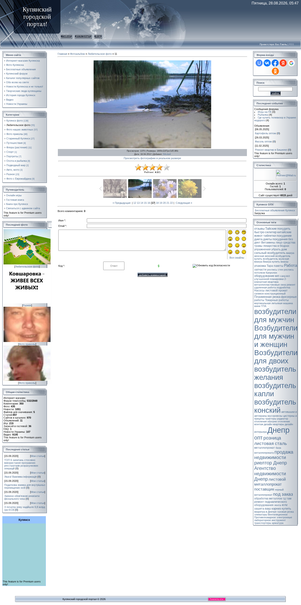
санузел (285, 276)
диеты (267, 239)
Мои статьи (37, 456)
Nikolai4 (167, 154)
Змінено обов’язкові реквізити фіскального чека (22, 497)
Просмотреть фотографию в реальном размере (152, 158)
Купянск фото (14, 120)
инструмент (279, 520)
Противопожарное (265, 517)
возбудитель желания (275, 373)
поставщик (264, 489)
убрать (276, 249)
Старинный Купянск (18, 138)
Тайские (271, 228)
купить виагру (280, 261)
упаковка (260, 265)
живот (258, 235)
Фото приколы (14, 134)
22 (171, 202)
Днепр (278, 430)
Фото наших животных (19, 129)
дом (284, 249)
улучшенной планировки (269, 279)
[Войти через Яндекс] (283, 63)
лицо (279, 242)
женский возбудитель (277, 256)
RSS (291, 44)
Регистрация (83, 36)
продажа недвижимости (273, 454)
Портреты (12, 156)
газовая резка (285, 511)
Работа (290, 265)
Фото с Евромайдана (18, 178)
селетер (271, 232)
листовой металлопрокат (270, 482)
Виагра (267, 261)
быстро (259, 232)
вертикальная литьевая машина (273, 303)
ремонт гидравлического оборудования (270, 503)
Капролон (271, 272)
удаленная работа (265, 287)
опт (258, 438)
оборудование (264, 276)
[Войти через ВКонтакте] (267, 63)
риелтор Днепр (270, 462)
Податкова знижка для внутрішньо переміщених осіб (24, 486)
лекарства (270, 246)
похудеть (283, 228)
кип (277, 276)
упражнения (262, 249)
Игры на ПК (264, 111)
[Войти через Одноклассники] (275, 71)
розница (272, 437)
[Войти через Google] (291, 63)
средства (289, 242)
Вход (98, 36)
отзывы (259, 228)
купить (286, 508)
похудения (280, 239)
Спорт (10, 151)
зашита (259, 508)
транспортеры (262, 523)
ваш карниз (273, 508)
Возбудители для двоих (275, 357)
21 (167, 202)
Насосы (259, 290)
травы (258, 246)
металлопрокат (264, 447)
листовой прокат (276, 290)
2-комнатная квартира (270, 280)
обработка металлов (268, 498)
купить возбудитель (266, 258)
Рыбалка (263, 114)
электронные (284, 517)
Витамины (268, 242)
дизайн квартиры (274, 424)
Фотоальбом (77, 53)
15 (145, 202)
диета (258, 239)
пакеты (278, 265)
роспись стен (275, 269)
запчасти (260, 269)
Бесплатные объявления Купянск (275, 210)
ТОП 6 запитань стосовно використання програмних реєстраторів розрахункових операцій (21, 464)
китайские (284, 232)
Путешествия (14, 142)
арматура (277, 523)
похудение (284, 235)
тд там (287, 498)
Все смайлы (237, 257)
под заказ (283, 494)
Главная (66, 36)
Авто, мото (12, 169)
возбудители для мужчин (275, 315)
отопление (283, 421)
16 (148, 202)
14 (141, 202)
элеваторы (260, 514)
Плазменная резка (267, 297)
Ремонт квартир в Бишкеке (271, 149)
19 (160, 202)
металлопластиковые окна (270, 284)
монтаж (258, 424)
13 (138, 202)
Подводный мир (15, 165)
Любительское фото (18, 125)
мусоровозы (275, 415)
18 (157, 202)
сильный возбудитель (269, 253)
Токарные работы (277, 300)
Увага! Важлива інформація (20, 476)
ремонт (291, 284)
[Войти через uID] (259, 63)
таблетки (269, 235)
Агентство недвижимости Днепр (270, 474)
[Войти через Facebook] (275, 63)
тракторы (270, 418)
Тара (270, 265)
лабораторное (262, 520)
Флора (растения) (17, 147)
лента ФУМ (280, 505)
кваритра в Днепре (265, 511)
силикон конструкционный (269, 293)
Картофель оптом (265, 133)
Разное (10, 174)
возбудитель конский (275, 406)
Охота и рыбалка (16, 160)
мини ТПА (260, 306)
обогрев (272, 421)
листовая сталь (270, 443)
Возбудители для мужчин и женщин (275, 336)
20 (164, 202)
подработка (283, 287)
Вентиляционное (278, 514)
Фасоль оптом (263, 141)
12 (134, 202)
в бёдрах (283, 246)
